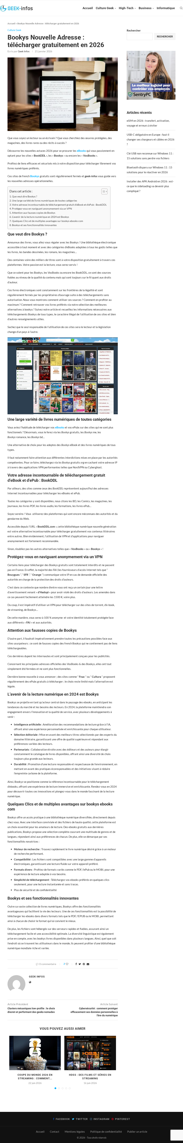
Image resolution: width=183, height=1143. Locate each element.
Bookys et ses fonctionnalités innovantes (34, 225)
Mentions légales (75, 1131)
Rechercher (134, 30)
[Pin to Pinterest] (84, 963)
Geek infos (23, 51)
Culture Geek (105, 8)
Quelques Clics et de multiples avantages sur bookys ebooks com (47, 221)
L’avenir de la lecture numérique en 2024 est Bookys (40, 216)
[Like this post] (69, 963)
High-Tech (126, 8)
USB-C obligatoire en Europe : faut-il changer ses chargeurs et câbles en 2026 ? (150, 139)
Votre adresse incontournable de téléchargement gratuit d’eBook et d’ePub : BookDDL (59, 204)
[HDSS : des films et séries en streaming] (90, 1053)
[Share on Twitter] (80, 963)
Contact (54, 1131)
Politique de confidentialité (106, 1131)
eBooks (81, 150)
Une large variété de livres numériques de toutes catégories (44, 200)
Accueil (88, 8)
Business (145, 8)
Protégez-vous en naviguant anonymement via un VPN (42, 208)
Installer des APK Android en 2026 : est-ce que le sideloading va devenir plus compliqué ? (150, 186)
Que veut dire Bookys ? (24, 196)
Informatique (166, 8)
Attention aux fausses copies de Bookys (33, 212)
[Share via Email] (88, 963)
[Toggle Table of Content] (103, 191)
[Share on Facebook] (76, 963)
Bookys (35, 176)
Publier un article (137, 1131)
